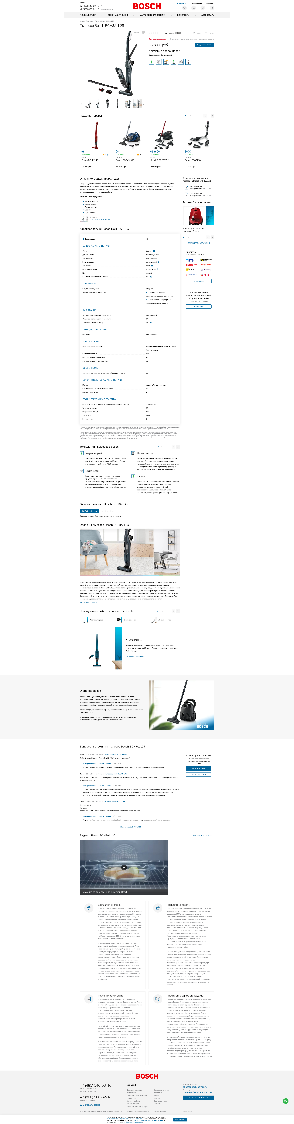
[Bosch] (147, 6)
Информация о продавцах (133, 1122)
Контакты (157, 1104)
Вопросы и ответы (161, 1090)
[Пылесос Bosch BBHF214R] (95, 135)
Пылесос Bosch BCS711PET (115, 801)
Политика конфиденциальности (138, 1111)
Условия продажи (160, 1111)
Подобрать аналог (204, 45)
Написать (198, 307)
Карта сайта (187, 1111)
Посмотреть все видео (201, 836)
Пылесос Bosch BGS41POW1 (115, 754)
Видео (156, 1095)
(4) (108, 154)
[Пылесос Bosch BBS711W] (198, 135)
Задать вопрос (199, 769)
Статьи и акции (183, 3)
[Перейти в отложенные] (184, 8)
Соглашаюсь (180, 1120)
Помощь (157, 1098)
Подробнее (199, 281)
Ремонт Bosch (132, 1098)
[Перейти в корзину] (203, 8)
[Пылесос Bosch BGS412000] (129, 135)
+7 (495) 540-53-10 (89, 6)
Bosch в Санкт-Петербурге (137, 1106)
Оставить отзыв (89, 511)
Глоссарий (158, 1093)
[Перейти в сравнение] (193, 8)
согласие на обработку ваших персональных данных (124, 1119)
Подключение (132, 1093)
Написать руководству (199, 1098)
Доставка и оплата (134, 1090)
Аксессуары (207, 15)
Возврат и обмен (133, 1101)
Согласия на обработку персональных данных (147, 1120)
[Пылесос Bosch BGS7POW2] (164, 135)
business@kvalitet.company (197, 1092)
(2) (143, 154)
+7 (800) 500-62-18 (89, 9)
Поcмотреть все (198, 774)
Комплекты (183, 15)
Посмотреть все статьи (199, 243)
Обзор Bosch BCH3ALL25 (100, 219)
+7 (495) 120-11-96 (199, 298)
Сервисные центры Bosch (137, 1095)
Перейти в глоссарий (135, 656)
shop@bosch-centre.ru (195, 1087)
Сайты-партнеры (160, 1101)
